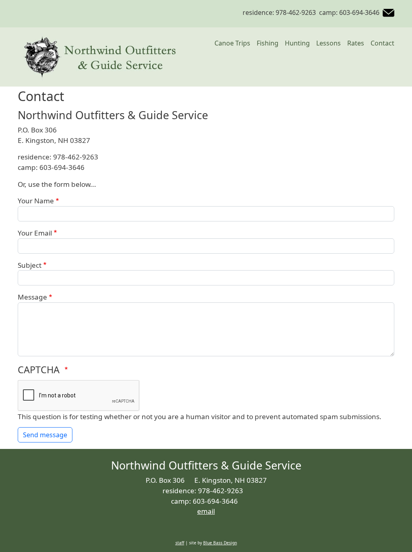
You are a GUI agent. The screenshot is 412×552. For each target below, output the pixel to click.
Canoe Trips (232, 43)
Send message (45, 434)
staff (179, 543)
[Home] (98, 57)
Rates (355, 43)
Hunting (297, 43)
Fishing (267, 43)
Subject (29, 265)
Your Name (36, 200)
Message (32, 297)
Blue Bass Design (220, 543)
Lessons (328, 43)
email (206, 511)
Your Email (35, 233)
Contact (382, 43)
